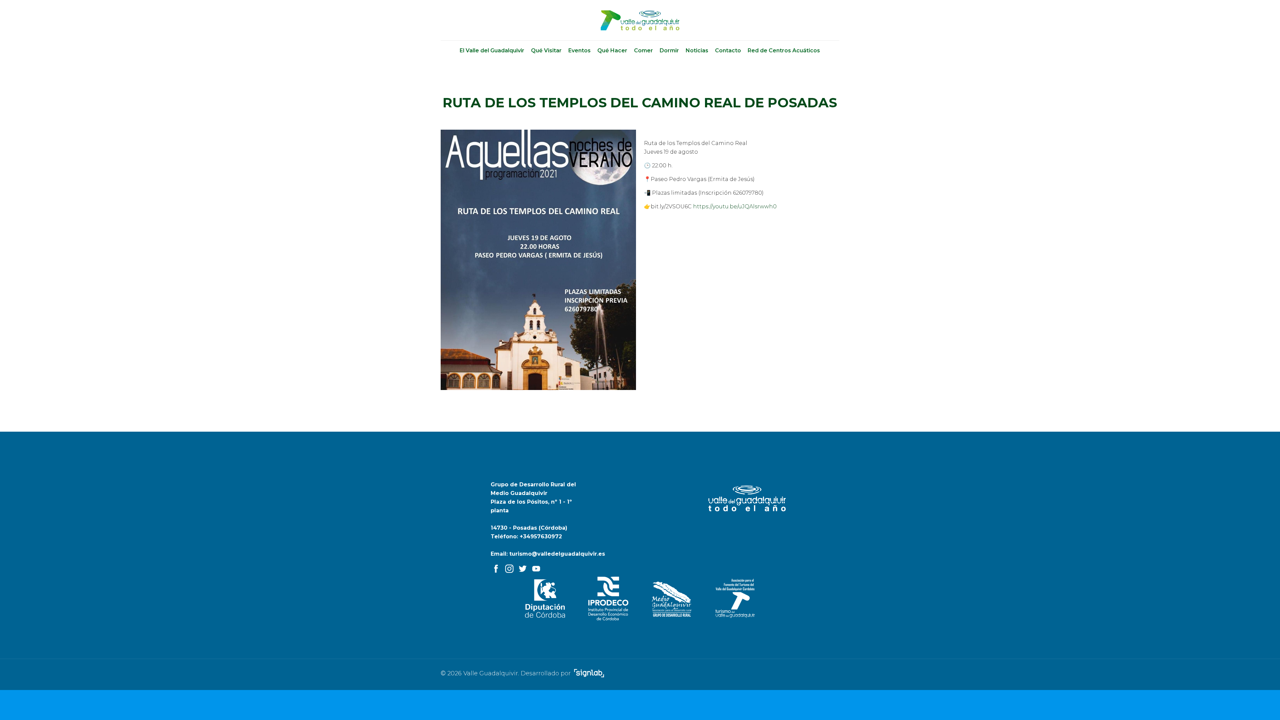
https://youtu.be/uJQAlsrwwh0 (735, 206)
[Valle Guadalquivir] (640, 20)
